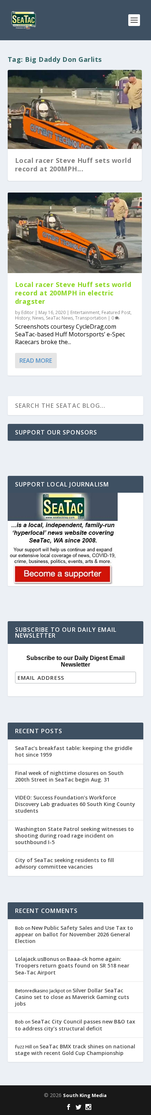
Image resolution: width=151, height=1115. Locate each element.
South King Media (85, 1095)
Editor (27, 312)
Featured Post (116, 312)
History (22, 318)
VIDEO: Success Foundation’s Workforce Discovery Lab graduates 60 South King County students (75, 804)
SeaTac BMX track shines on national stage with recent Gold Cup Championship (75, 1049)
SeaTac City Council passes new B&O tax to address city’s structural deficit (75, 1025)
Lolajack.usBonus (37, 958)
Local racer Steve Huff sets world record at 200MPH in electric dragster (73, 293)
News (38, 318)
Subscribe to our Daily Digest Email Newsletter (75, 661)
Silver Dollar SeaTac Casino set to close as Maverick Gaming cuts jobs (72, 997)
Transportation (91, 318)
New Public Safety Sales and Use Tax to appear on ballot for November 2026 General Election (74, 934)
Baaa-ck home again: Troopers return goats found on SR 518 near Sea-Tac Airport (72, 965)
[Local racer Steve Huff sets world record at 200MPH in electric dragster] (75, 233)
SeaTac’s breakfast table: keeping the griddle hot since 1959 (73, 751)
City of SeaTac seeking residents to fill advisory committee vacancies (64, 863)
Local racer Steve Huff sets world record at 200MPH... (73, 164)
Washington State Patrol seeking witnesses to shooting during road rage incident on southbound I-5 (74, 835)
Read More (35, 361)
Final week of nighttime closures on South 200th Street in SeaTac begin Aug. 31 (69, 776)
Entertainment (84, 312)
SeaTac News (59, 318)
